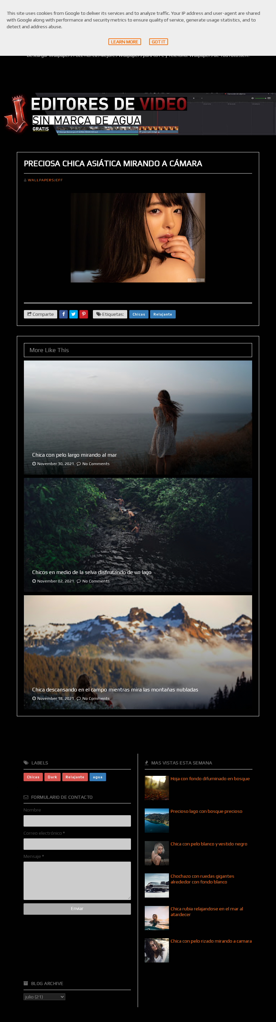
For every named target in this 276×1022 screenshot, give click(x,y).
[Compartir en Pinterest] (83, 314)
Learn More (124, 41)
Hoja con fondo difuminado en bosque (210, 778)
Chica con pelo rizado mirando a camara (211, 941)
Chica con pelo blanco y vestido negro (209, 843)
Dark (52, 777)
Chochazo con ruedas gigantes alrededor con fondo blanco (202, 878)
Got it (158, 41)
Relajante (162, 314)
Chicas (139, 314)
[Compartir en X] (73, 314)
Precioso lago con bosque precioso (206, 811)
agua (98, 777)
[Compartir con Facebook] (63, 314)
